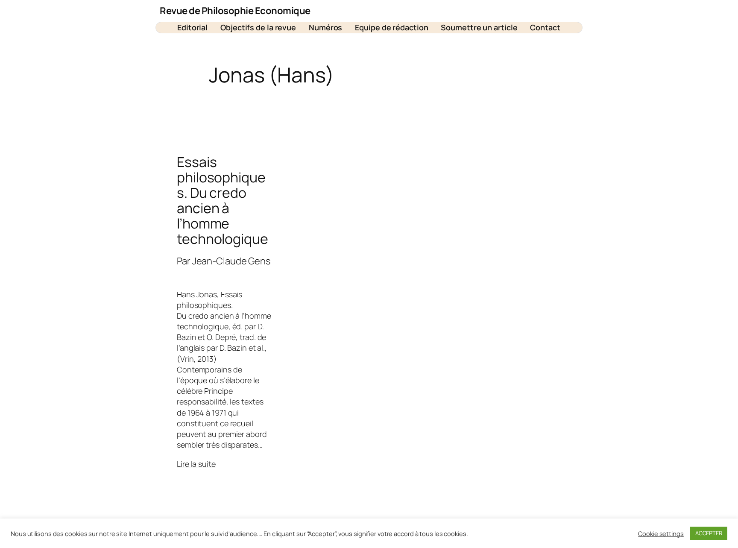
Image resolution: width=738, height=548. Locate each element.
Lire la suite (196, 464)
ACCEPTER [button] (708, 533)
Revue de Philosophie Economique (235, 10)
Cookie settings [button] (661, 533)
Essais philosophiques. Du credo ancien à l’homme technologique (222, 200)
